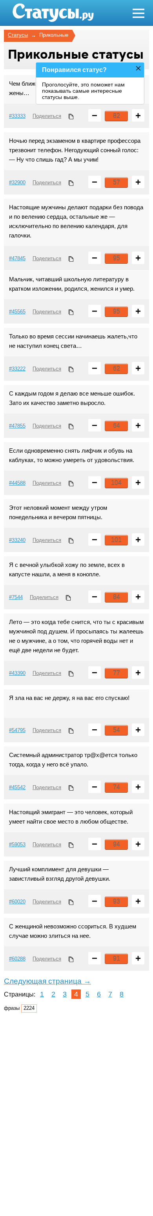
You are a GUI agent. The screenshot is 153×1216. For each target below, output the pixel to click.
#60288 (17, 959)
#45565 (17, 312)
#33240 (17, 540)
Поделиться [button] (47, 116)
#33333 (17, 116)
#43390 (17, 673)
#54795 (17, 730)
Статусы (18, 35)
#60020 (17, 902)
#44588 (17, 483)
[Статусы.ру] (44, 12)
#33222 (17, 369)
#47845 (17, 258)
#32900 (17, 182)
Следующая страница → (47, 981)
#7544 (16, 597)
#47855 (17, 426)
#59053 (17, 844)
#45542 (17, 787)
